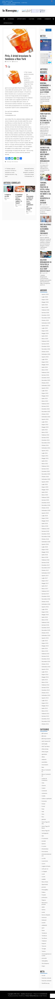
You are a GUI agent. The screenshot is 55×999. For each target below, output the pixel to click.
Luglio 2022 (45, 422)
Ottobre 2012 (45, 724)
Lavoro (43, 863)
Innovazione (45, 851)
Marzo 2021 (45, 463)
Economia (44, 801)
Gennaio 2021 (45, 468)
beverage (9, 161)
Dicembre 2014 (46, 659)
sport (43, 928)
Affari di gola (45, 751)
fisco (43, 816)
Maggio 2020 (45, 489)
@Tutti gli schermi (46, 738)
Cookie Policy (24, 2)
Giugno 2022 (45, 424)
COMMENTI (48, 19)
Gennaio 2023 (45, 406)
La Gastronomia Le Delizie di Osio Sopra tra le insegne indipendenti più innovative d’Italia (29, 202)
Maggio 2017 (45, 583)
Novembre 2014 (46, 661)
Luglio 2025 (45, 328)
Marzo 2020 (45, 495)
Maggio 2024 (45, 364)
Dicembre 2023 (46, 377)
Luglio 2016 (45, 609)
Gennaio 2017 (45, 593)
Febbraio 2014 (45, 685)
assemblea (44, 762)
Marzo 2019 (45, 526)
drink (12, 161)
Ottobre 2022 (45, 414)
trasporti (44, 943)
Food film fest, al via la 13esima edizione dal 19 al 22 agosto (45, 118)
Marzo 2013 (45, 711)
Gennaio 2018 (45, 562)
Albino (43, 757)
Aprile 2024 (45, 367)
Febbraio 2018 (45, 560)
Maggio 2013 (45, 705)
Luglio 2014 (45, 672)
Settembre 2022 (46, 416)
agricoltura (44, 754)
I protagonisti (45, 833)
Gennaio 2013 (45, 716)
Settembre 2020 (46, 479)
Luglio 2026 (45, 297)
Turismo (44, 951)
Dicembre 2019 (46, 502)
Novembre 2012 (46, 721)
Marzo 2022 (45, 432)
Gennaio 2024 (45, 375)
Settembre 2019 (46, 510)
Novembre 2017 (46, 567)
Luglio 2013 (45, 700)
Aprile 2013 (45, 708)
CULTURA (31, 19)
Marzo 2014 (45, 682)
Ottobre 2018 (45, 539)
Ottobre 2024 (45, 351)
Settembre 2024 (46, 354)
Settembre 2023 (46, 385)
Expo (43, 809)
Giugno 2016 (45, 612)
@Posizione (45, 733)
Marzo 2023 (45, 401)
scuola (43, 912)
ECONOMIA (11, 19)
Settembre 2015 (46, 635)
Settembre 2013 (46, 695)
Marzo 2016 (45, 620)
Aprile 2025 (45, 336)
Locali (43, 874)
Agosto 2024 (45, 357)
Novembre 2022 (46, 411)
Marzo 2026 (45, 307)
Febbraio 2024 (45, 372)
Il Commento (45, 838)
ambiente (44, 759)
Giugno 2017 (45, 580)
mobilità (44, 879)
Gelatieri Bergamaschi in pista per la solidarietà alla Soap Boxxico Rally (45, 265)
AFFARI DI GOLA (8, 23)
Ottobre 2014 (45, 664)
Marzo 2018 (45, 557)
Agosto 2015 (45, 638)
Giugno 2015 (45, 643)
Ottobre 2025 (45, 320)
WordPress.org (45, 983)
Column (43, 788)
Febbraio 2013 (45, 713)
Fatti (43, 811)
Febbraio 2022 (45, 435)
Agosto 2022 (45, 419)
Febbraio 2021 (45, 466)
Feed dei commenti (46, 980)
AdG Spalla (44, 744)
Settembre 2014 (46, 666)
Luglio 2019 (45, 515)
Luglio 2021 (45, 453)
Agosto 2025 (45, 325)
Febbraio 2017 (45, 591)
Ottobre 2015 (45, 633)
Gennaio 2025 (45, 344)
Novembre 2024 (46, 349)
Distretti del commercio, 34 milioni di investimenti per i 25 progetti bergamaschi (45, 154)
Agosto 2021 (45, 450)
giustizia (44, 819)
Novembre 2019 (46, 505)
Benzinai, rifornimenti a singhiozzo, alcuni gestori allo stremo (45, 87)
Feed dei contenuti (46, 978)
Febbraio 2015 (45, 653)
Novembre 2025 (46, 317)
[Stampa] (9, 67)
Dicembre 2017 (46, 565)
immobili (44, 841)
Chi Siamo (4, 2)
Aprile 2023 (45, 398)
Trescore (44, 946)
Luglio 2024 (45, 359)
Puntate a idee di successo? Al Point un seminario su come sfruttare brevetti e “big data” (11, 172)
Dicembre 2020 (46, 471)
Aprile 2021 (45, 461)
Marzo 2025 (45, 338)
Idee (43, 836)
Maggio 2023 (45, 396)
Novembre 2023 (46, 380)
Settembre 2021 (46, 448)
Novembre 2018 (46, 536)
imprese (44, 843)
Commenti (44, 790)
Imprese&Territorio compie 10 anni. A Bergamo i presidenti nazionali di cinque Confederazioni (28, 172)
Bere (43, 767)
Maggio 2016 (45, 614)
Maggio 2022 (45, 427)
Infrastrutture (45, 849)
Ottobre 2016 (45, 601)
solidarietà (44, 925)
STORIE (39, 19)
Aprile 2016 (45, 617)
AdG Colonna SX (46, 741)
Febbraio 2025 (45, 341)
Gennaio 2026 (45, 312)
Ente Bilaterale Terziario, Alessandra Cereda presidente (45, 228)
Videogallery (45, 961)
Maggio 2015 (45, 646)
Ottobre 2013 (45, 692)
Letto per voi (45, 869)
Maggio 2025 (45, 333)
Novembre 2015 (46, 630)
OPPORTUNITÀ (21, 19)
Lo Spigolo (44, 871)
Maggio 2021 (45, 458)
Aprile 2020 (45, 492)
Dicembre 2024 (46, 346)
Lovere (43, 876)
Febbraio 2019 (45, 528)
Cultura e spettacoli (46, 798)
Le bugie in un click (8, 195)
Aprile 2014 (45, 679)
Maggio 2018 (45, 552)
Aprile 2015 (45, 648)
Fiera (43, 814)
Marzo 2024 (45, 370)
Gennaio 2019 (45, 531)
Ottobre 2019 (45, 508)
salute (43, 907)
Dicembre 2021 (46, 440)
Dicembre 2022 (46, 409)
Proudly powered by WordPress (16, 995)
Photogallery (45, 889)
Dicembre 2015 (46, 627)
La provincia (45, 861)
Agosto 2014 (45, 669)
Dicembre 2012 (46, 718)
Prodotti (44, 895)
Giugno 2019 (45, 518)
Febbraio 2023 (45, 403)
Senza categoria (46, 915)
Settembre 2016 (46, 604)
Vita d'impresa (45, 963)
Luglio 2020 (45, 484)
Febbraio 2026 (45, 310)
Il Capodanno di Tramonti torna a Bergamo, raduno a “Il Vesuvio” (19, 199)
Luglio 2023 (45, 390)
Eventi (43, 806)
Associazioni (45, 764)
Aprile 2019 (45, 523)
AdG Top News (46, 746)
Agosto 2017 (45, 575)
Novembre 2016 (46, 599)
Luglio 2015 (45, 640)
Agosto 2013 (45, 698)
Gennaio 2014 (45, 687)
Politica (43, 892)
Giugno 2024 (45, 362)
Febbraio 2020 (45, 497)
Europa (43, 803)
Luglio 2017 (45, 578)
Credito (43, 796)
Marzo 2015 (45, 651)
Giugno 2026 (45, 299)
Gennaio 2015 (45, 656)
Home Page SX (45, 830)
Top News (44, 938)
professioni (44, 897)
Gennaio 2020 (45, 500)
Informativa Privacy (16, 2)
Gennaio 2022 (45, 437)
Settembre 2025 (46, 323)
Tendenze (44, 933)
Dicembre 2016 (46, 596)
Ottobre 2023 (45, 383)
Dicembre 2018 (46, 534)
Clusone (44, 785)
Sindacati (44, 920)
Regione (44, 900)
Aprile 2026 (45, 304)
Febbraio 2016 (45, 622)
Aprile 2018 (45, 554)
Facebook (51, 1)
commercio (44, 793)
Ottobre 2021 (45, 445)
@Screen (44, 736)
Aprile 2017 (45, 586)
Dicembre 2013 (46, 690)
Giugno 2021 (45, 455)
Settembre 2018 (46, 541)
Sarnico (43, 909)
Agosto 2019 (45, 513)
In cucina (44, 846)
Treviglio (44, 948)
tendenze (16, 161)
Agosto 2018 (45, 544)
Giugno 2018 (45, 549)
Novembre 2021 (46, 442)
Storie (43, 930)
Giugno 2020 (45, 487)
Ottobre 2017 (45, 570)
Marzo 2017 (45, 588)
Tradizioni (44, 941)
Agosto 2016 (45, 606)
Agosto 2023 (45, 388)
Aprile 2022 (45, 429)
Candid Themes (43, 995)
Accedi (43, 975)
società (43, 922)
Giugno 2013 (45, 703)
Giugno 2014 (45, 674)
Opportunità (45, 884)
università (44, 958)
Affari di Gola (45, 749)
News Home (45, 882)
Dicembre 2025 (46, 315)
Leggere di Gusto (46, 866)
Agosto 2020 (45, 482)
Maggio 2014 (45, 677)
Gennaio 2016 (45, 625)
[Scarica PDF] (6, 67)
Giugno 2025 (45, 330)
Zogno (43, 966)
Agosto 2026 (45, 294)
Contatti (9, 2)
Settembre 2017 (46, 573)
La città (43, 858)
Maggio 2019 (45, 521)
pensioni (44, 887)
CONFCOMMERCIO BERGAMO (9, 4)
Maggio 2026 (45, 302)
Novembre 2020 (46, 474)
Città (43, 783)
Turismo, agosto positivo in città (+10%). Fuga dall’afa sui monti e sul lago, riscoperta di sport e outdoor (45, 192)
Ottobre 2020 (45, 476)
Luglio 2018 (45, 547)
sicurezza (44, 917)
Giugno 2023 (45, 393)
